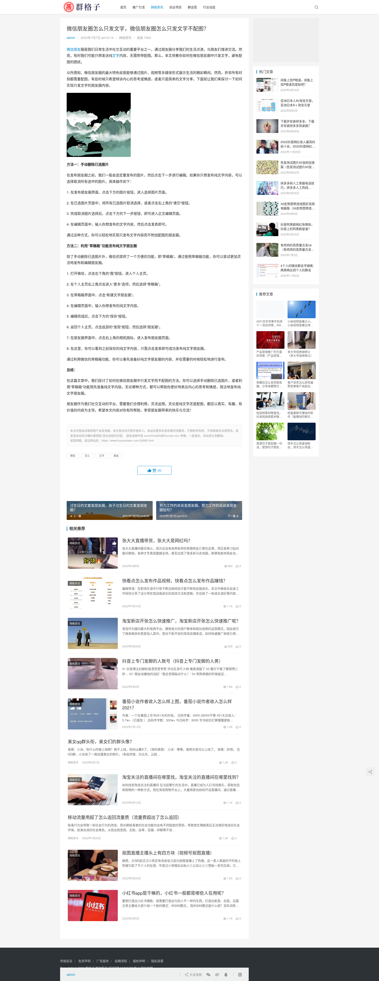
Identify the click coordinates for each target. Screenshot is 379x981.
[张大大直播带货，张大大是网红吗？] (93, 553)
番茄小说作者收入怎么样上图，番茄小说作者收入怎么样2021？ (177, 704)
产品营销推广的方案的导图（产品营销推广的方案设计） (269, 353)
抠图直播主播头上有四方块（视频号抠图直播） (168, 853)
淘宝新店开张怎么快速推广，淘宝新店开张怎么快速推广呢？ (181, 621)
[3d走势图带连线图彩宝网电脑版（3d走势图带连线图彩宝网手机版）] (267, 204)
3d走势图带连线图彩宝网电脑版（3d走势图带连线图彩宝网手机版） (298, 207)
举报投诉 (66, 961)
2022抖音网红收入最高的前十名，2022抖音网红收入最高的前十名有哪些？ (298, 146)
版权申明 (139, 961)
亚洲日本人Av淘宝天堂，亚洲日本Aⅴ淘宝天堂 (298, 102)
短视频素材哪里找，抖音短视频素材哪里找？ (269, 414)
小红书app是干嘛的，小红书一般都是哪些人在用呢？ (174, 893)
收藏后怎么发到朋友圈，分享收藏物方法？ (269, 384)
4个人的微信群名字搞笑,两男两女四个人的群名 (297, 267)
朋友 (77, 49)
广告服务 (103, 961)
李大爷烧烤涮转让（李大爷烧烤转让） (300, 353)
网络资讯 (157, 7)
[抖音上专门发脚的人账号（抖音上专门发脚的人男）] (93, 673)
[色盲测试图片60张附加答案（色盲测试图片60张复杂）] (267, 163)
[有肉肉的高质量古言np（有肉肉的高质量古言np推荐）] (267, 245)
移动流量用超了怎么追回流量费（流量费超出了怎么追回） (125, 817)
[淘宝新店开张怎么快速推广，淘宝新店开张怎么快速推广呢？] (93, 633)
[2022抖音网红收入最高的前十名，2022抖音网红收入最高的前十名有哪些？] (267, 142)
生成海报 (195, 974)
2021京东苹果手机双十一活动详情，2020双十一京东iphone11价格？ (269, 323)
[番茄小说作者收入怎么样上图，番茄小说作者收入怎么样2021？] (93, 713)
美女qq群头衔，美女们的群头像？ (101, 741)
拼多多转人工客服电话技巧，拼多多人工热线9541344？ (297, 187)
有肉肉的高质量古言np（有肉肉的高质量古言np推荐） (298, 249)
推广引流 (138, 7)
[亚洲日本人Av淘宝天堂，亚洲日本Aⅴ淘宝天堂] (267, 101)
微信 (70, 49)
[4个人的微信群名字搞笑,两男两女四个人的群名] (267, 266)
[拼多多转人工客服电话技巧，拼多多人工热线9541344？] (267, 183)
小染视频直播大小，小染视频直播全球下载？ (300, 323)
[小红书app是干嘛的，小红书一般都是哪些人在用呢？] (93, 905)
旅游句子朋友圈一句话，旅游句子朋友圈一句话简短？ (269, 445)
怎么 (87, 455)
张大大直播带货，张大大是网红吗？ (157, 540)
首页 (123, 7)
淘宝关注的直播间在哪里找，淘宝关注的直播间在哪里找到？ (181, 777)
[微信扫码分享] (208, 974)
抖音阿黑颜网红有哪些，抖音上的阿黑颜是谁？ (297, 226)
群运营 (192, 7)
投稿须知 (121, 961)
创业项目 (175, 7)
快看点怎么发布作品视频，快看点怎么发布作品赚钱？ (174, 581)
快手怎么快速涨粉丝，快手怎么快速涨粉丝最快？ (300, 445)
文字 (115, 55)
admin (71, 37)
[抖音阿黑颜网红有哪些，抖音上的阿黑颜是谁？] (267, 225)
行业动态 (209, 7)
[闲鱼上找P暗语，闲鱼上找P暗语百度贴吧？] (267, 80)
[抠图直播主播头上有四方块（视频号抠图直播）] (93, 865)
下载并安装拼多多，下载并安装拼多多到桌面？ (297, 123)
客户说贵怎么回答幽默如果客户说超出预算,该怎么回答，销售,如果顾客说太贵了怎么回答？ (301, 384)
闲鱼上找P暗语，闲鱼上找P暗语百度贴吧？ (297, 82)
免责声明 (84, 961)
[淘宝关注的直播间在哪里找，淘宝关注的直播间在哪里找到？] (93, 789)
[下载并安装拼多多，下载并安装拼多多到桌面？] (267, 121)
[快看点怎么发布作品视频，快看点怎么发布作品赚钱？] (93, 593)
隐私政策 (157, 961)
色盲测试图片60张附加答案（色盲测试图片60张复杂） (298, 166)
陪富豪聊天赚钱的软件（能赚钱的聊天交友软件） (300, 414)
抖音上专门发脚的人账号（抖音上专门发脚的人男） (172, 661)
